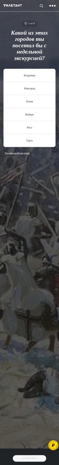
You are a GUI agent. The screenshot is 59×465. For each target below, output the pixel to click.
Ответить (29, 458)
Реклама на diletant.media (17, 153)
